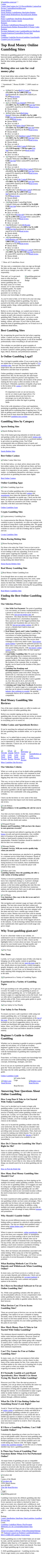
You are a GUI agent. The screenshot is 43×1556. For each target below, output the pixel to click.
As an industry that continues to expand (23, 690)
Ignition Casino (25, 136)
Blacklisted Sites (27, 1527)
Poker (3, 17)
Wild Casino (21, 146)
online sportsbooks (31, 1232)
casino (18, 386)
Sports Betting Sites (8, 451)
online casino (8, 1410)
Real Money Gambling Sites (11, 591)
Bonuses (4, 23)
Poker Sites (14, 19)
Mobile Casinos (32, 6)
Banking (4, 29)
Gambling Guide (7, 37)
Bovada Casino (25, 190)
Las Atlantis (21, 103)
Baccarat (22, 8)
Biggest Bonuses (19, 25)
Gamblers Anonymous (21, 1535)
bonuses (39, 1209)
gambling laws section (19, 416)
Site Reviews (18, 37)
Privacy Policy (21, 1531)
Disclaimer (31, 1531)
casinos (29, 493)
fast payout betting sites (22, 615)
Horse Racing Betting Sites (11, 564)
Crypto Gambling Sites (9, 535)
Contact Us (12, 1531)
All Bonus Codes (7, 25)
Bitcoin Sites (31, 31)
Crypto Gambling (20, 31)
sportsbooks (5, 495)
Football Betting (10, 15)
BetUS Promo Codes (31, 27)
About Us (4, 1531)
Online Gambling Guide (9, 1076)
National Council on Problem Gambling (18, 1533)
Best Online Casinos (8, 478)
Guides (3, 35)
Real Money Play (19, 1525)
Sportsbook (7, 84)
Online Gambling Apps (9, 507)
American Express (13, 33)
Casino (3, 4)
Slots (36, 37)
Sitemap (37, 1531)
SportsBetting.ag (12, 239)
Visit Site (32, 105)
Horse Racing (21, 15)
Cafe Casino (21, 179)
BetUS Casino (24, 90)
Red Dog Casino (26, 169)
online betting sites (17, 1226)
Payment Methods (7, 31)
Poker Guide (5, 19)
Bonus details (12, 99)
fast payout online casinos (22, 625)
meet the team (30, 963)
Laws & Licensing (13, 39)
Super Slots (21, 126)
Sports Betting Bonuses (15, 27)
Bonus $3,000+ (19, 84)
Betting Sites (20, 12)
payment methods (30, 1277)
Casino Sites (5, 6)
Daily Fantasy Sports (14, 21)
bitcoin (28, 1135)
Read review (15, 97)
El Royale (20, 215)
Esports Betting (31, 15)
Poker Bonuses (23, 19)
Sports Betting (6, 10)
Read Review (13, 1487)
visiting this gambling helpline (12, 1445)
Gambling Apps (28, 37)
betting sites (37, 437)
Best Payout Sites (26, 33)
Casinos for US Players (18, 6)
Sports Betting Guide (8, 12)
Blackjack (15, 8)
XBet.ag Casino (26, 250)
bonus (3, 834)
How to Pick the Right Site (10, 1169)
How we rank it (13, 101)
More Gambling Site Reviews (11, 762)
